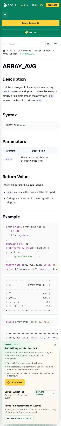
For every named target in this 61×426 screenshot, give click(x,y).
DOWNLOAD (52, 5)
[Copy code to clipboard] (54, 125)
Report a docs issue (19, 418)
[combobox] (23, 44)
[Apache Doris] (10, 5)
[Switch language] (48, 44)
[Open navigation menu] (5, 15)
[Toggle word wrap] (48, 226)
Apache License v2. (22, 425)
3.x (11, 51)
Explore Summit (45, 393)
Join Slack (16, 382)
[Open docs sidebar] (55, 44)
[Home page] (4, 50)
